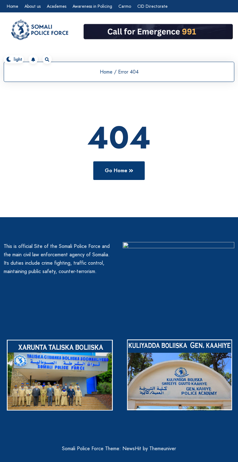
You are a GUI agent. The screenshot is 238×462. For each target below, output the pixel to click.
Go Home (116, 170)
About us (32, 6)
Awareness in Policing (92, 6)
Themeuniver (162, 448)
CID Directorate (152, 6)
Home (12, 6)
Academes (56, 6)
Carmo (124, 6)
